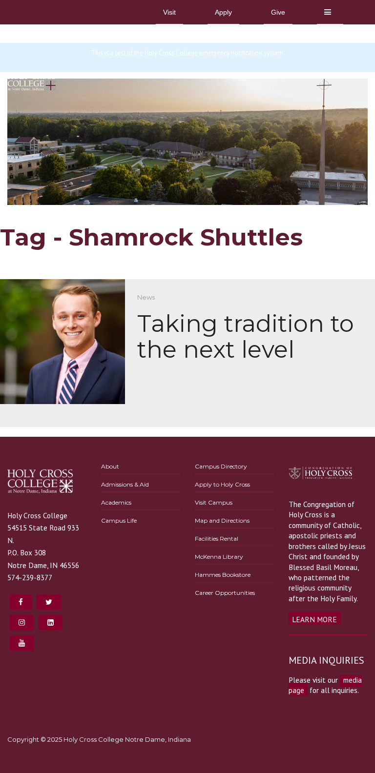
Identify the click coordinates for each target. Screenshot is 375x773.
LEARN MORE (314, 619)
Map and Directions (222, 520)
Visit (169, 12)
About (110, 466)
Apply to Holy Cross (222, 484)
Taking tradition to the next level (245, 336)
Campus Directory (221, 466)
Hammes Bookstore (222, 574)
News (146, 297)
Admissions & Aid (125, 484)
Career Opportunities (225, 592)
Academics (116, 502)
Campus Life (119, 520)
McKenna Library (219, 556)
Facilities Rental (216, 538)
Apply (223, 12)
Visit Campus (213, 502)
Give (278, 12)
